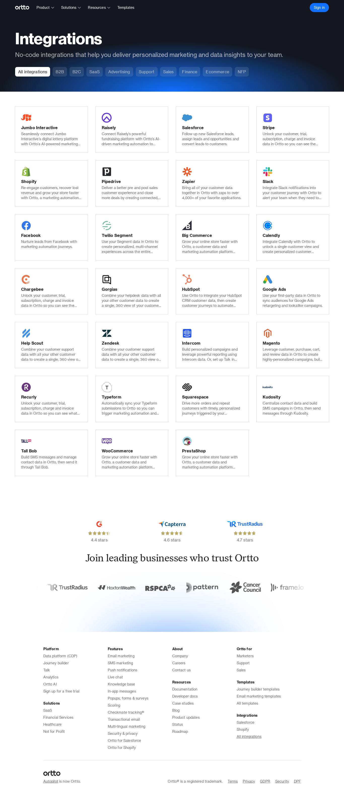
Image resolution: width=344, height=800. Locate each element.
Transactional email (124, 719)
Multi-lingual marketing (126, 726)
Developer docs (185, 696)
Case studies (183, 703)
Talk (46, 670)
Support (243, 663)
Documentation (185, 689)
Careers (179, 663)
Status (177, 724)
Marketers (245, 656)
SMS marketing (120, 663)
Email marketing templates (259, 696)
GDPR (265, 781)
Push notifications (122, 670)
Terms (233, 781)
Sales (241, 670)
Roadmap (180, 731)
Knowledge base (121, 684)
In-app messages (122, 691)
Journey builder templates (258, 689)
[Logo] (24, 7)
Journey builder (56, 663)
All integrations (249, 736)
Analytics (50, 677)
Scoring (114, 705)
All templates (247, 703)
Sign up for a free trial (61, 691)
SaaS (47, 710)
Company (180, 656)
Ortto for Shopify (122, 747)
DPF (297, 781)
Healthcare (52, 724)
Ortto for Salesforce (124, 740)
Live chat (115, 677)
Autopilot (50, 781)
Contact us (181, 670)
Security (282, 781)
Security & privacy (123, 733)
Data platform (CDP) (60, 656)
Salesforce (246, 722)
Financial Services (58, 717)
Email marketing (121, 656)
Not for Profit (54, 731)
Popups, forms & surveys (128, 698)
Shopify (243, 729)
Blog (176, 710)
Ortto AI (50, 684)
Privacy (249, 781)
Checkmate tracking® (126, 712)
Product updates (186, 717)
